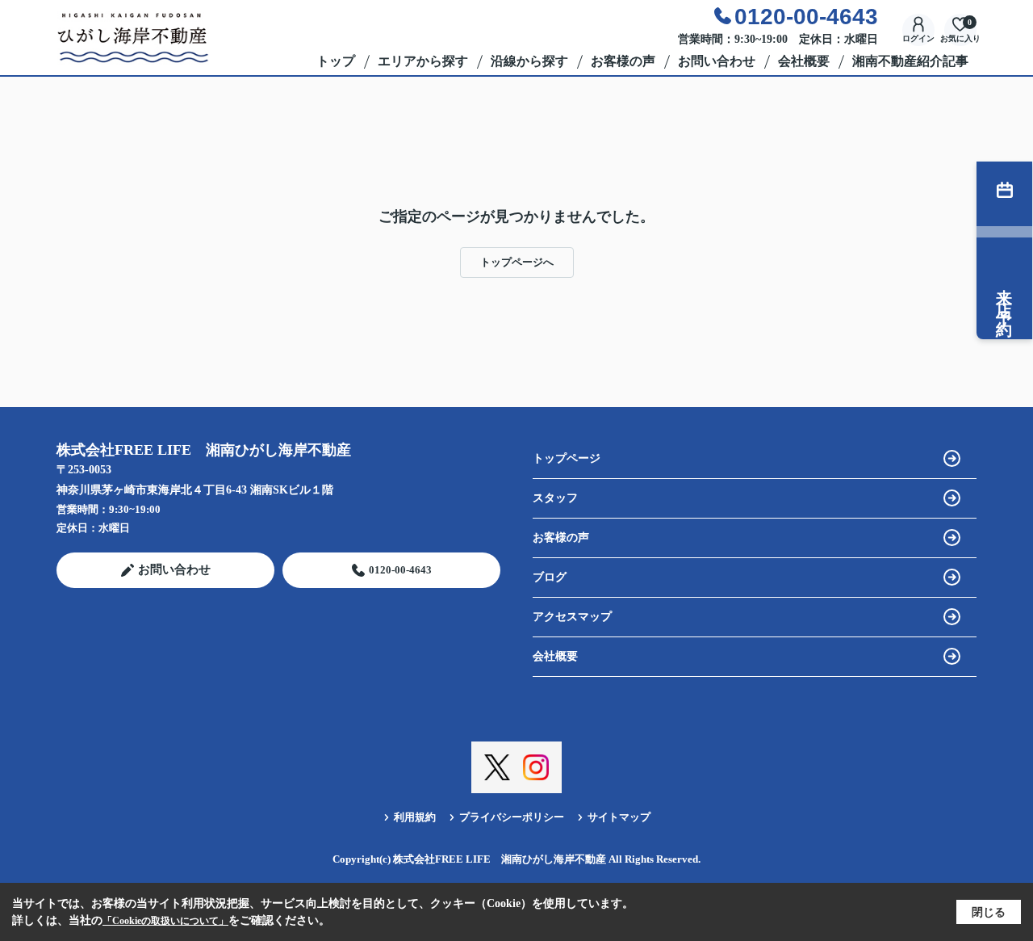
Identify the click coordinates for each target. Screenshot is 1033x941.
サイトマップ (619, 817)
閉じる (989, 912)
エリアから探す (423, 61)
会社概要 (804, 61)
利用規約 (415, 817)
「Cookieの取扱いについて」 (165, 920)
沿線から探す (529, 61)
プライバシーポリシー (511, 817)
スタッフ (555, 498)
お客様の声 (623, 61)
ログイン (918, 38)
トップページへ (517, 262)
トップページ (566, 458)
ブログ (550, 577)
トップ (335, 61)
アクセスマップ (572, 617)
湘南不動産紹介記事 (910, 61)
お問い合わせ (716, 61)
